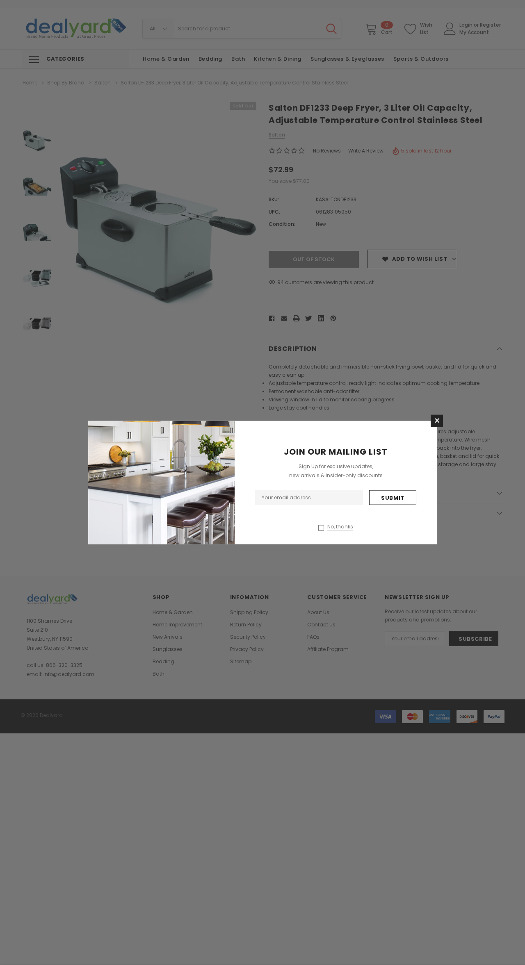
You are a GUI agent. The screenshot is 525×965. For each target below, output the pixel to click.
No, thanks (340, 526)
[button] (437, 421)
